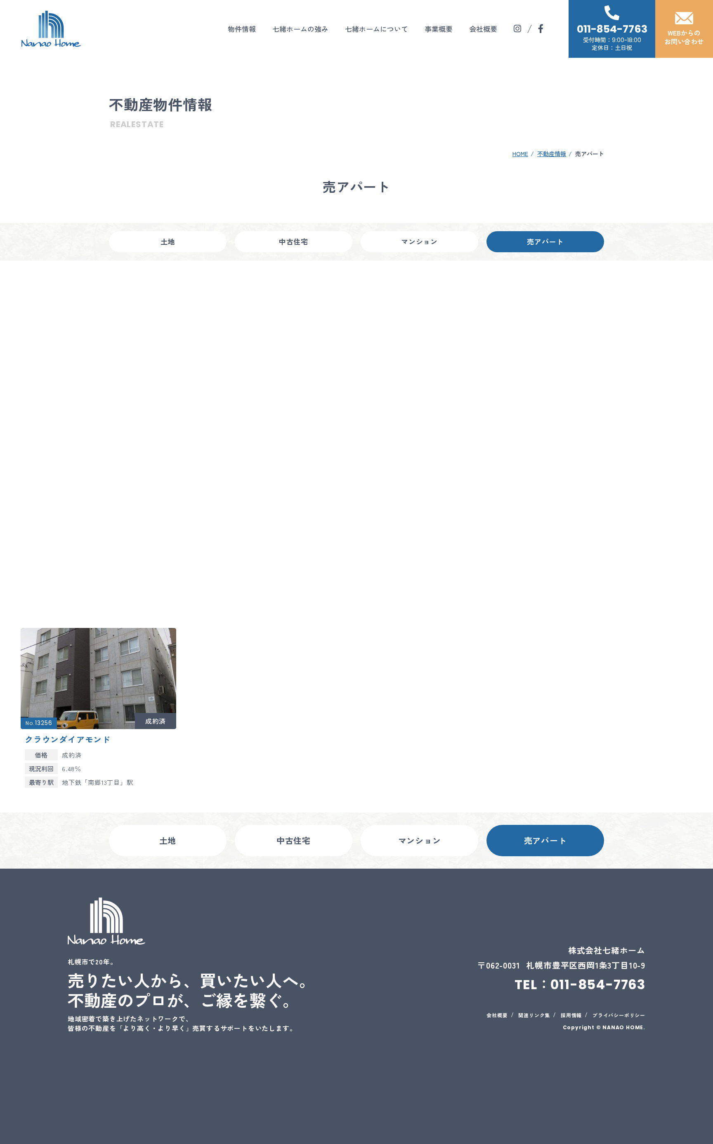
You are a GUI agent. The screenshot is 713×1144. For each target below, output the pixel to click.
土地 (168, 241)
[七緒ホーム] (51, 29)
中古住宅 (293, 241)
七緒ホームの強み (300, 29)
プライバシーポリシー (619, 1014)
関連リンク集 (534, 1014)
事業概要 (439, 29)
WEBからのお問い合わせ (684, 37)
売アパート (545, 241)
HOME (520, 153)
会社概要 (483, 29)
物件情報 (242, 29)
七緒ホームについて (376, 29)
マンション (419, 241)
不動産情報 (551, 153)
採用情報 (571, 1014)
